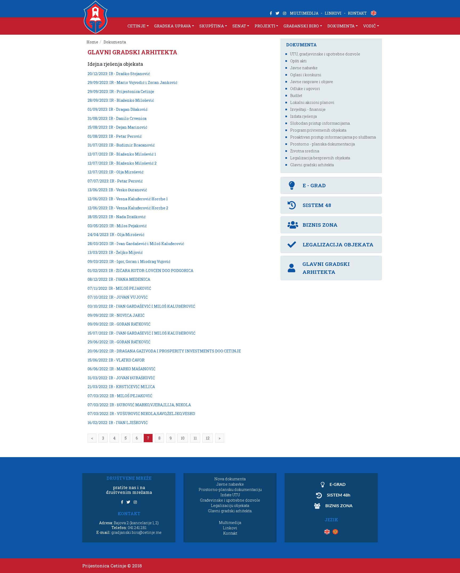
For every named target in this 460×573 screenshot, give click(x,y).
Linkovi (230, 527)
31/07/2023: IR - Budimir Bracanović (121, 145)
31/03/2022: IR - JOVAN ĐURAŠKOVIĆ (121, 377)
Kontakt (230, 533)
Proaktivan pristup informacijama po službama (333, 137)
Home (92, 41)
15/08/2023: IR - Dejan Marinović (117, 127)
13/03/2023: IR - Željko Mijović (115, 252)
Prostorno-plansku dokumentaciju (230, 489)
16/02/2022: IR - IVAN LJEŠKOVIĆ (118, 422)
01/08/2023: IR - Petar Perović (115, 136)
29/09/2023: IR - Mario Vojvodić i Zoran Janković (132, 82)
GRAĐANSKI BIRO (301, 26)
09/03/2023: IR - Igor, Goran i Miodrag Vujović (129, 261)
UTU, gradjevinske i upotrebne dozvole (325, 53)
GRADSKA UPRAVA (172, 26)
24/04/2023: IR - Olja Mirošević (116, 234)
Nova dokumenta (230, 478)
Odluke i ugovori (305, 88)
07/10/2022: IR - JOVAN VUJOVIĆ (118, 297)
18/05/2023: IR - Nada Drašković (117, 216)
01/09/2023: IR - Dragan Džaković (117, 109)
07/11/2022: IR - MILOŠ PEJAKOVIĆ (119, 288)
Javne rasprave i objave (311, 81)
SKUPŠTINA (211, 26)
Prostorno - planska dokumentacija (322, 144)
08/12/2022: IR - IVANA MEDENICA (119, 279)
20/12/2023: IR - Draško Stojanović (119, 73)
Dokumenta (115, 41)
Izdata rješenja (303, 116)
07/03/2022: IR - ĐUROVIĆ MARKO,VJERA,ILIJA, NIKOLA (139, 404)
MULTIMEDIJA (304, 13)
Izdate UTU (230, 494)
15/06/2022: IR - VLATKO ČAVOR (116, 360)
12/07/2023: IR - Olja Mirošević (115, 171)
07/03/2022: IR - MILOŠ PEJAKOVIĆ (120, 395)
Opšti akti (298, 60)
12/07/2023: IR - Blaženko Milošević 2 (122, 163)
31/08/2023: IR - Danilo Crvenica (117, 118)
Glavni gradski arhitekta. (230, 510)
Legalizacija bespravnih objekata (320, 157)
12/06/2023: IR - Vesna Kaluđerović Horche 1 (128, 198)
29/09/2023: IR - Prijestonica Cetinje (121, 91)
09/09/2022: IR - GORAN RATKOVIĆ (119, 324)
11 (195, 438)
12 (208, 438)
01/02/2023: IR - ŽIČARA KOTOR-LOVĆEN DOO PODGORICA (140, 270)
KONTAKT (357, 13)
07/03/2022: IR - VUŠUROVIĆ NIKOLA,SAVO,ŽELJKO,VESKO (141, 413)
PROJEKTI (264, 26)
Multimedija (230, 522)
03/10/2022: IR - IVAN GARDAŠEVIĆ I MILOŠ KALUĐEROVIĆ (141, 306)
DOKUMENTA (341, 26)
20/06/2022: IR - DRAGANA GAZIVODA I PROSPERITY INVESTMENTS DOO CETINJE (164, 350)
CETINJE (137, 26)
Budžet (296, 95)
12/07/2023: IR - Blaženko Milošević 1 (122, 154)
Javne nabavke (304, 67)
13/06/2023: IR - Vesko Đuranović (117, 189)
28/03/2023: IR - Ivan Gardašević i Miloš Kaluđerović (136, 243)
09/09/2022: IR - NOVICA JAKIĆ (116, 315)
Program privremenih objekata (318, 130)
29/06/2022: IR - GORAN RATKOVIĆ (119, 341)
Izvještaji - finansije (308, 109)
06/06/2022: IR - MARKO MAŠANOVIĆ (121, 368)
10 (182, 438)
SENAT (239, 26)
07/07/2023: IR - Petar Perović (115, 181)
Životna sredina (304, 150)
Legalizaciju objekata (230, 505)
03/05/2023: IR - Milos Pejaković (117, 225)
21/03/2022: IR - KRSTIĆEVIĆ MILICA (121, 386)
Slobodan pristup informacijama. (320, 123)
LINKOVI (333, 13)
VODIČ (369, 26)
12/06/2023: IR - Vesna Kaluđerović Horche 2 (128, 207)
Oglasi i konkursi (305, 74)
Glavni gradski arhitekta (312, 164)
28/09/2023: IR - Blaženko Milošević (121, 100)
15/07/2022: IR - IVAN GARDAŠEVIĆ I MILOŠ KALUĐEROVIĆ (141, 333)
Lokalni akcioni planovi (312, 102)
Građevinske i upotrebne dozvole (230, 500)
